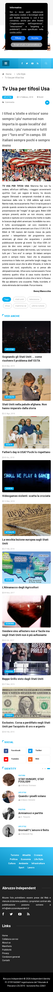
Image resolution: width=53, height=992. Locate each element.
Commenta (9, 102)
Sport (21, 867)
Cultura (21, 775)
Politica (9, 671)
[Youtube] (32, 63)
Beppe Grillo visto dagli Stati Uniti (22, 678)
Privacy (5, 953)
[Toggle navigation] (5, 63)
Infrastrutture (38, 863)
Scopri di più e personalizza (26, 44)
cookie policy (16, 32)
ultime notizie (38, 306)
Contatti (6, 960)
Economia (10, 624)
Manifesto (7, 946)
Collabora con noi (10, 939)
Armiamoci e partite (30, 813)
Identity (10, 768)
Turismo (15, 855)
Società (9, 445)
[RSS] (37, 63)
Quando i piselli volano (32, 796)
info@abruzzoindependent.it (15, 908)
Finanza (9, 715)
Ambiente (23, 863)
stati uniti (19, 299)
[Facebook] (22, 63)
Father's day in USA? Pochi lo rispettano (26, 452)
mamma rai (20, 306)
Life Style (21, 74)
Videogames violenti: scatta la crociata (26, 495)
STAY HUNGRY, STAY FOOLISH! (31, 780)
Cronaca (38, 855)
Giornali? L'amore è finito (33, 830)
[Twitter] (27, 63)
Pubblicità (6, 950)
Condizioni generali (11, 957)
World (41, 97)
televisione (34, 299)
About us (6, 942)
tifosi (7, 306)
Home (8, 74)
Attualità (10, 397)
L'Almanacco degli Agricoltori (20, 587)
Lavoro (31, 867)
